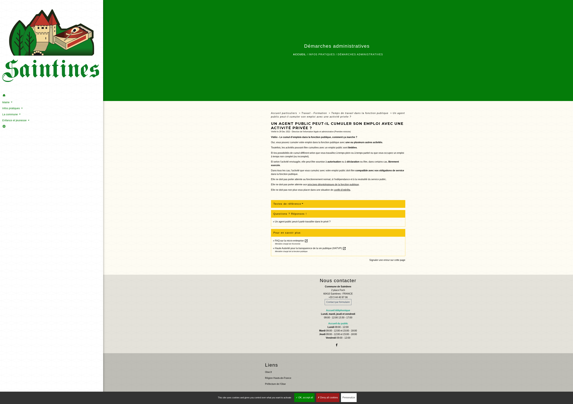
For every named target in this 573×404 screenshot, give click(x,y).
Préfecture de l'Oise (275, 384)
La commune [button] (10, 114)
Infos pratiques (322, 54)
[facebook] (338, 345)
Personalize (348, 397)
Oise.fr (268, 372)
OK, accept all (305, 397)
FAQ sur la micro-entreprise (291, 240)
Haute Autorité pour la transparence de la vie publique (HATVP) (310, 248)
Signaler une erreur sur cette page (387, 260)
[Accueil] (51, 46)
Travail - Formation (314, 113)
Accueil (299, 54)
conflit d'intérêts (342, 190)
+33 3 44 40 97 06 (338, 297)
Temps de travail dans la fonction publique (360, 113)
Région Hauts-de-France (278, 378)
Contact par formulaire (338, 302)
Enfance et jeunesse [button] (14, 120)
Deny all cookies (329, 397)
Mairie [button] (6, 102)
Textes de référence (287, 203)
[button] (51, 96)
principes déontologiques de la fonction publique (333, 184)
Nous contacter (338, 280)
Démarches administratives (360, 54)
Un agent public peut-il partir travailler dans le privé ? (303, 221)
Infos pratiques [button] (11, 108)
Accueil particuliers (284, 113)
